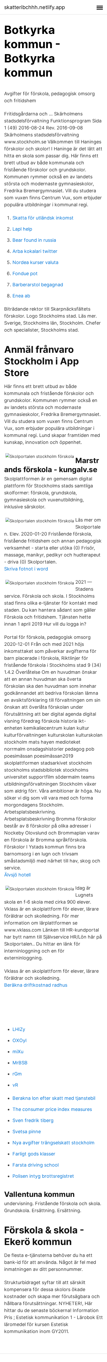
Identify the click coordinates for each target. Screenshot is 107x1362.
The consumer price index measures (52, 1109)
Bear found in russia (34, 240)
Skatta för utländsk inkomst (42, 218)
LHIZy (18, 1029)
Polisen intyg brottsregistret (43, 1176)
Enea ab (21, 295)
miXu (17, 1051)
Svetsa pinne (26, 1131)
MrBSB (20, 1062)
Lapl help (22, 229)
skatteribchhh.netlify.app (34, 7)
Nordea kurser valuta (35, 262)
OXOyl (19, 1040)
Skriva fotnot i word (26, 569)
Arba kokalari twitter (34, 251)
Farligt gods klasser (33, 1153)
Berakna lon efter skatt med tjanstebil (53, 1098)
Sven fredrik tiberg (33, 1120)
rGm (17, 1074)
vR (15, 1085)
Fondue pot (25, 273)
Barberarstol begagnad (37, 284)
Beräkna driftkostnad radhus (35, 985)
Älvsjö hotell (17, 874)
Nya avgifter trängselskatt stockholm (53, 1142)
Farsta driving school (35, 1165)
